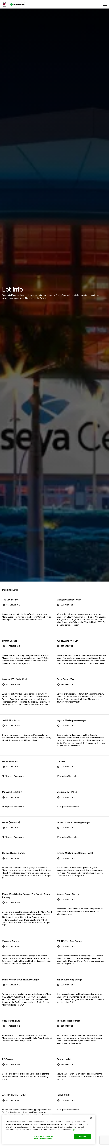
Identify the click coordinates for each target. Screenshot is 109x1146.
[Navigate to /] (14, 4)
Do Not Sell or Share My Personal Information (43, 1137)
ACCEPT (82, 1136)
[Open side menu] (105, 4)
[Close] (91, 1118)
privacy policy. (79, 1129)
